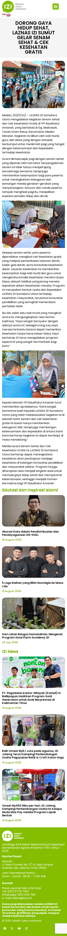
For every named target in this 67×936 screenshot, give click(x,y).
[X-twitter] (12, 928)
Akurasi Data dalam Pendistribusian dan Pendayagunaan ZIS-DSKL (30, 533)
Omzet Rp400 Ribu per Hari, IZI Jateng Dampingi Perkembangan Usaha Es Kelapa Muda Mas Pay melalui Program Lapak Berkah (32, 811)
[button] (56, 6)
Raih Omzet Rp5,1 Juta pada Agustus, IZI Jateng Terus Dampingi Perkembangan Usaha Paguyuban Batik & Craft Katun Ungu (33, 754)
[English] (9, 14)
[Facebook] (5, 928)
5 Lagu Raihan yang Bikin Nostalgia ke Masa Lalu (32, 584)
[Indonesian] (4, 14)
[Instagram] (26, 928)
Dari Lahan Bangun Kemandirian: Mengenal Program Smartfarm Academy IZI (32, 635)
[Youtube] (19, 928)
